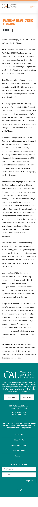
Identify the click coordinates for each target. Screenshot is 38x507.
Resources (19, 456)
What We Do (19, 440)
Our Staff (27, 397)
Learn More (12, 397)
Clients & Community (19, 445)
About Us (19, 435)
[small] (17, 490)
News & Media (19, 451)
